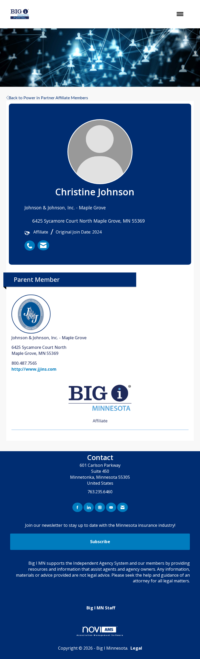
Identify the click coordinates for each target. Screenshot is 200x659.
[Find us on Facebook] (77, 507)
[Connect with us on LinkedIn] (89, 507)
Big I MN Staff (100, 608)
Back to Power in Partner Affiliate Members (48, 98)
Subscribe (100, 541)
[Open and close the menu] (115, 14)
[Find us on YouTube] (111, 507)
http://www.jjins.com (34, 369)
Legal (136, 648)
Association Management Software (100, 635)
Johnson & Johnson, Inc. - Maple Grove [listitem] (48, 338)
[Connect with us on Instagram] (100, 507)
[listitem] (31, 243)
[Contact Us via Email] (122, 507)
